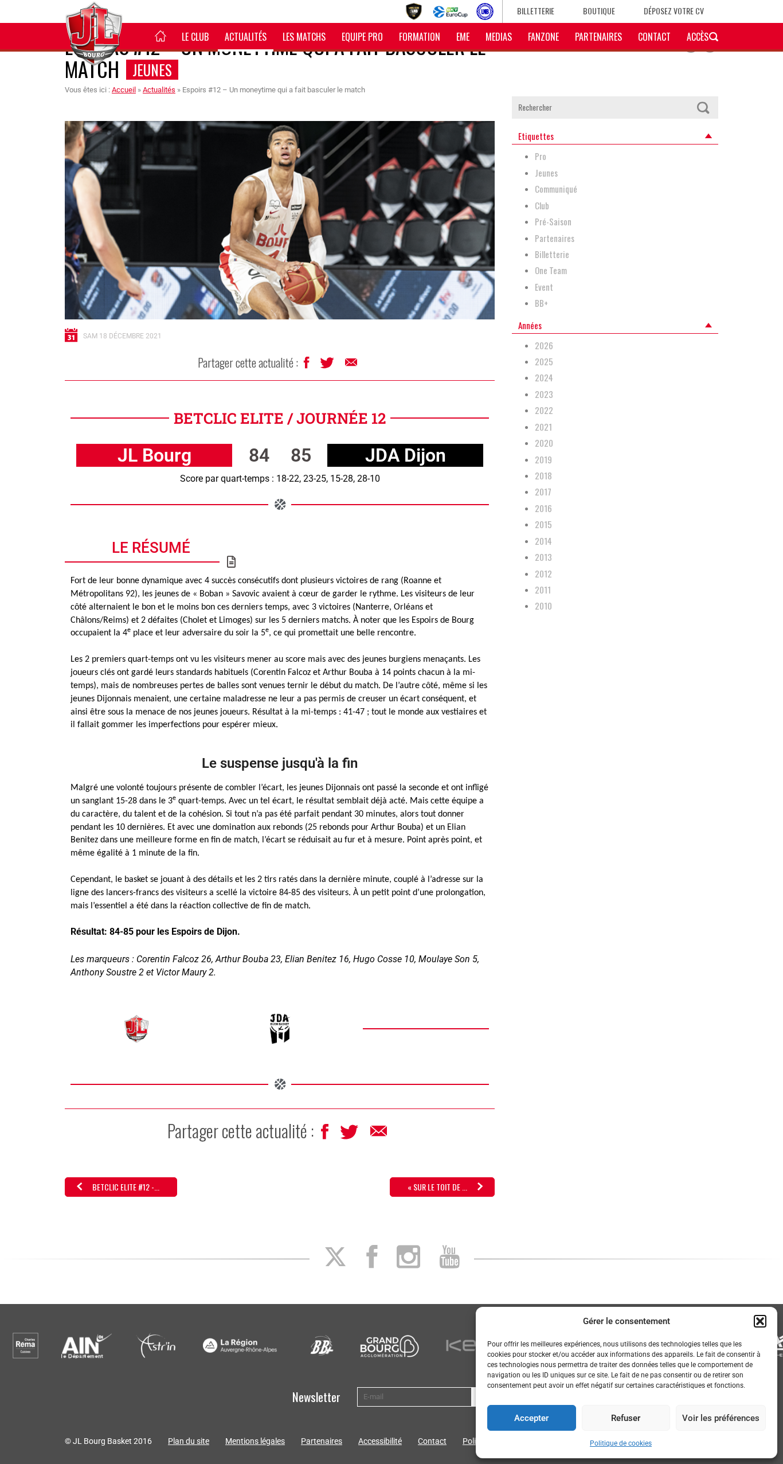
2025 (544, 362)
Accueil (124, 89)
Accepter (531, 1418)
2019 (543, 460)
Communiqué (556, 189)
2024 (544, 378)
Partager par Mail (352, 365)
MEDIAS (499, 37)
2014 (543, 541)
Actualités (246, 37)
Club (542, 206)
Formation (419, 37)
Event (544, 287)
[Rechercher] (702, 107)
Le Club (195, 37)
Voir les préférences (720, 1418)
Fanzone (543, 37)
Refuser (625, 1418)
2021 (543, 427)
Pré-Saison (553, 222)
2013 (543, 557)
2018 (543, 476)
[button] (760, 1321)
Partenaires (598, 37)
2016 (543, 508)
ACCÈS (697, 37)
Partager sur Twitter (328, 365)
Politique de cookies (621, 1443)
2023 (544, 394)
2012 (543, 574)
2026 (544, 345)
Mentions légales (255, 1441)
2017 (543, 492)
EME (462, 37)
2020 (544, 443)
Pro (540, 156)
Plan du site (188, 1441)
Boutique (599, 11)
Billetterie (535, 11)
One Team (551, 270)
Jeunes (152, 70)
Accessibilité (380, 1441)
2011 (543, 590)
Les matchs (304, 37)
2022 (544, 410)
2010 (543, 606)
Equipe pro (362, 37)
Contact (654, 37)
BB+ (541, 303)
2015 (543, 524)
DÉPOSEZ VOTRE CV (674, 11)
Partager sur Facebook (307, 365)
